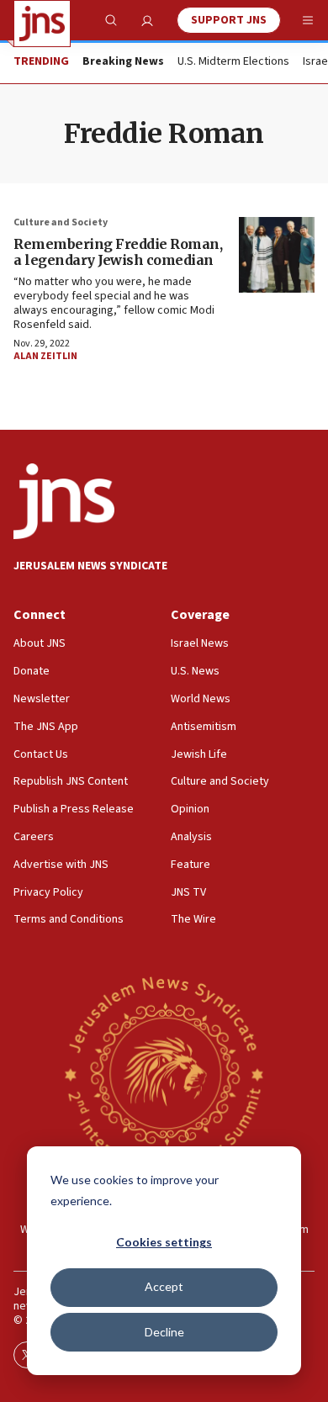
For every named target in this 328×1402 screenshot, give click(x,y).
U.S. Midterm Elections (233, 62)
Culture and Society (60, 222)
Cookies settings (164, 1242)
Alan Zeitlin (45, 356)
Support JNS (229, 20)
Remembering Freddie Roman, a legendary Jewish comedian (117, 251)
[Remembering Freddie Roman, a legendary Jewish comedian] (277, 255)
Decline (164, 1332)
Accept (164, 1286)
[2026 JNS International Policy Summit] (164, 1073)
